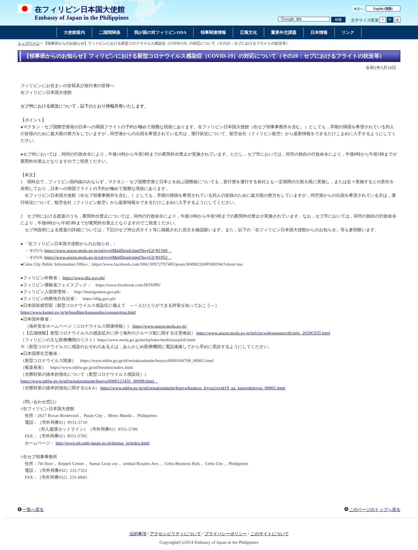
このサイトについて (270, 534)
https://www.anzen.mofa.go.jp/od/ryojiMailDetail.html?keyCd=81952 (108, 257)
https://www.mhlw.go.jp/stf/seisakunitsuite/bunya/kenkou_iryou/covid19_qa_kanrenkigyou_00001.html (192, 388)
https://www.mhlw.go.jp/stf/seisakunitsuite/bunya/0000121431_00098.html (89, 381)
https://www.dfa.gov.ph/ (84, 278)
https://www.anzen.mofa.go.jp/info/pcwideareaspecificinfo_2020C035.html (263, 333)
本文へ (358, 9)
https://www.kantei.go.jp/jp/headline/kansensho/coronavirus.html (78, 312)
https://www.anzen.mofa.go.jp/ (160, 326)
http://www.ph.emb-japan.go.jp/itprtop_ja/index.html (102, 443)
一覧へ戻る (33, 509)
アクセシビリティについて (175, 534)
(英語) (383, 8)
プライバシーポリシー (225, 534)
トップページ (29, 44)
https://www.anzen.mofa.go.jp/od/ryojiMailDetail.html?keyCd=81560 (108, 250)
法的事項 (137, 534)
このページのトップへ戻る (374, 509)
